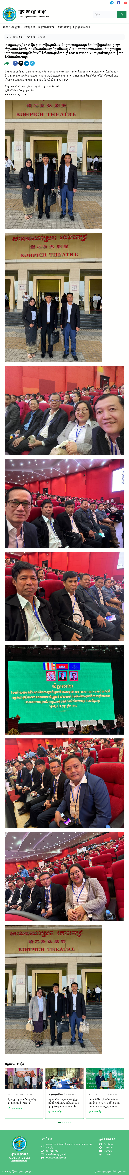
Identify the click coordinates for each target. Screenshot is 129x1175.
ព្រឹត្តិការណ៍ (41, 37)
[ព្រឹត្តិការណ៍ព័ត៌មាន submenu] (56, 27)
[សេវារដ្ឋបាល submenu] (36, 27)
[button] (15, 63)
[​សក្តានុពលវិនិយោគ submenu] (91, 27)
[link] (24, 1093)
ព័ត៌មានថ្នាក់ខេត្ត (19, 37)
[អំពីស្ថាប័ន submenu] (22, 27)
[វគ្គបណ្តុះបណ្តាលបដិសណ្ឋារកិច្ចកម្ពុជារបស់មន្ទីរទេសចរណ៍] (24, 1069)
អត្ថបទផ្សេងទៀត (14, 1064)
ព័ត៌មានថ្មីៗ (31, 37)
